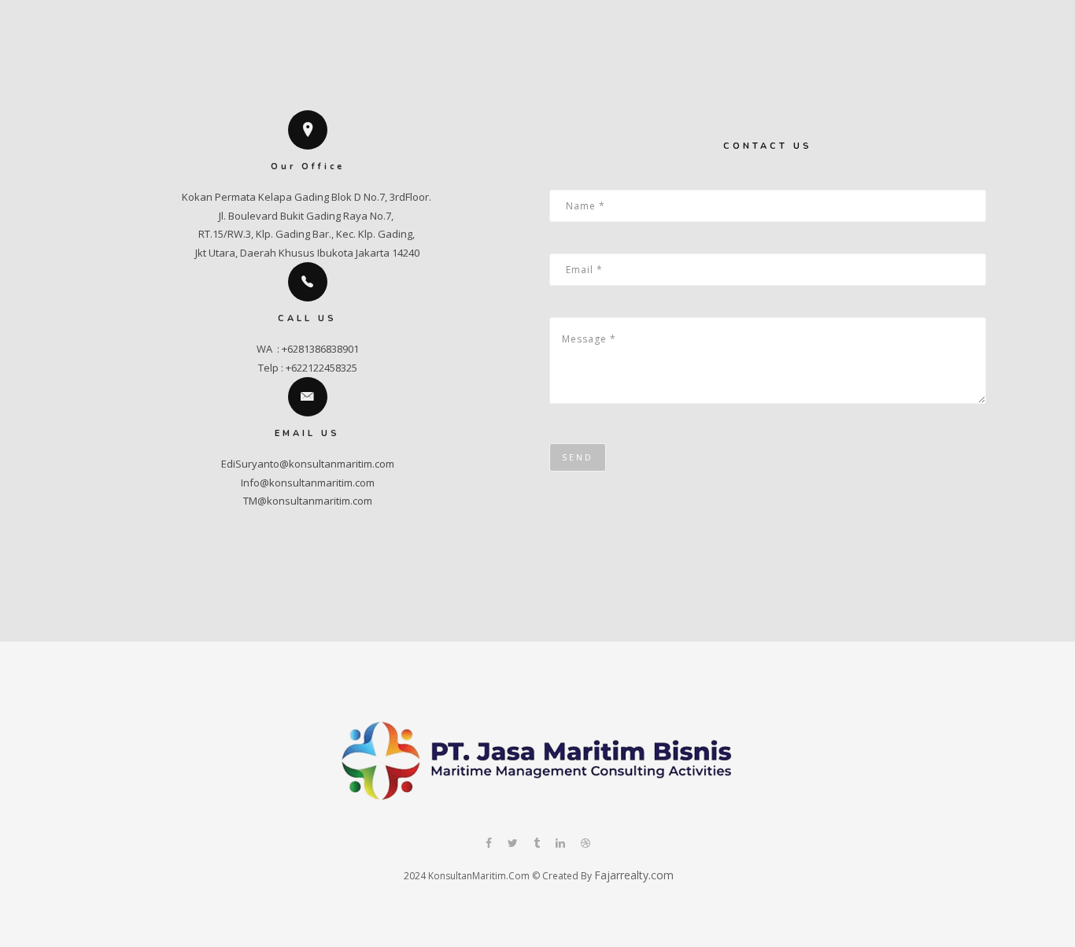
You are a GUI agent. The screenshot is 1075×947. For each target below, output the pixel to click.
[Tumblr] (537, 844)
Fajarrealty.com (634, 874)
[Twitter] (513, 844)
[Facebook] (489, 844)
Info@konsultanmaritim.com (308, 482)
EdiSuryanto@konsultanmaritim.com (307, 464)
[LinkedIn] (560, 844)
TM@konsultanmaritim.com (307, 501)
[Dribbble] (585, 844)
